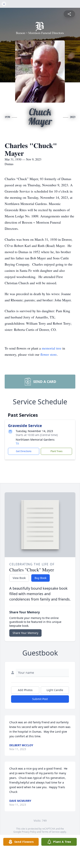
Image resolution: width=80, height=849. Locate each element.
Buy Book (40, 578)
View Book (19, 578)
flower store (48, 354)
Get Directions (23, 451)
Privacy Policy (29, 831)
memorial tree (51, 348)
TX (17, 443)
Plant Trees (56, 451)
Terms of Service (51, 831)
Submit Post (40, 699)
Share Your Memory (25, 633)
